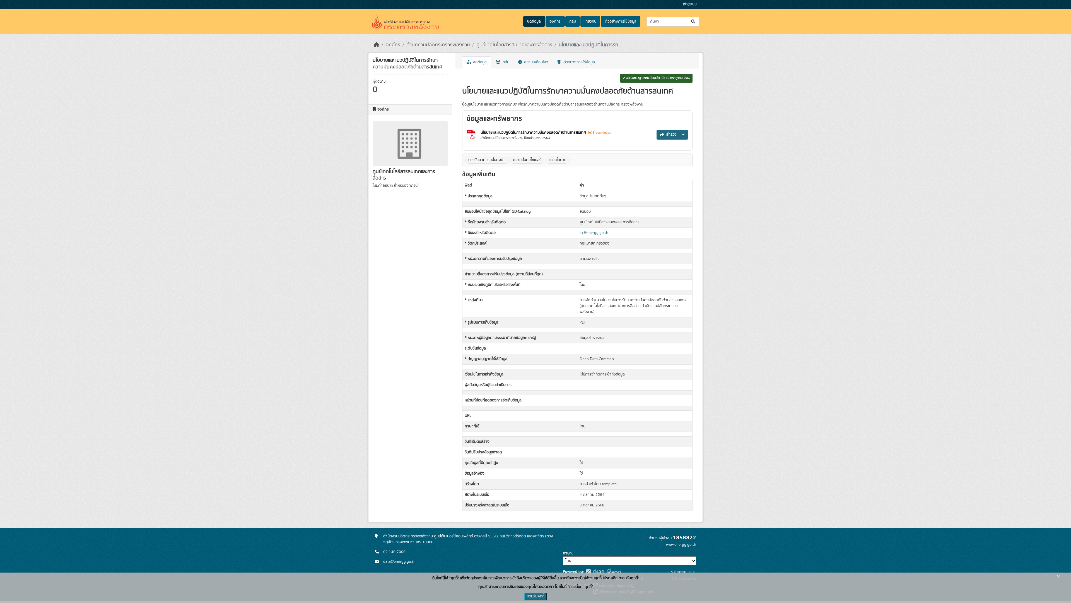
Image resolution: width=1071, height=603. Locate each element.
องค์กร (555, 21)
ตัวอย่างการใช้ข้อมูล (620, 21)
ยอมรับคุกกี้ (535, 596)
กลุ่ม (572, 21)
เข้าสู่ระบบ (690, 4)
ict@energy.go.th (594, 233)
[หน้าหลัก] (376, 45)
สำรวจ (671, 134)
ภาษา (567, 553)
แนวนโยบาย (557, 160)
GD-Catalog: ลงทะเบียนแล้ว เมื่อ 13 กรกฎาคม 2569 (657, 78)
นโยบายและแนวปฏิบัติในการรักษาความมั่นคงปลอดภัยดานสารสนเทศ (533, 132)
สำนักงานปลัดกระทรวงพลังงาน (438, 45)
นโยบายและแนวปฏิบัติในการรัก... (590, 45)
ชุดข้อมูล (534, 21)
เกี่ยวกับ (590, 21)
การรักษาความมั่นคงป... (487, 160)
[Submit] (693, 22)
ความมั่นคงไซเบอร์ (527, 160)
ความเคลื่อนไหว (535, 62)
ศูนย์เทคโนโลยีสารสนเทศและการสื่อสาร (514, 45)
